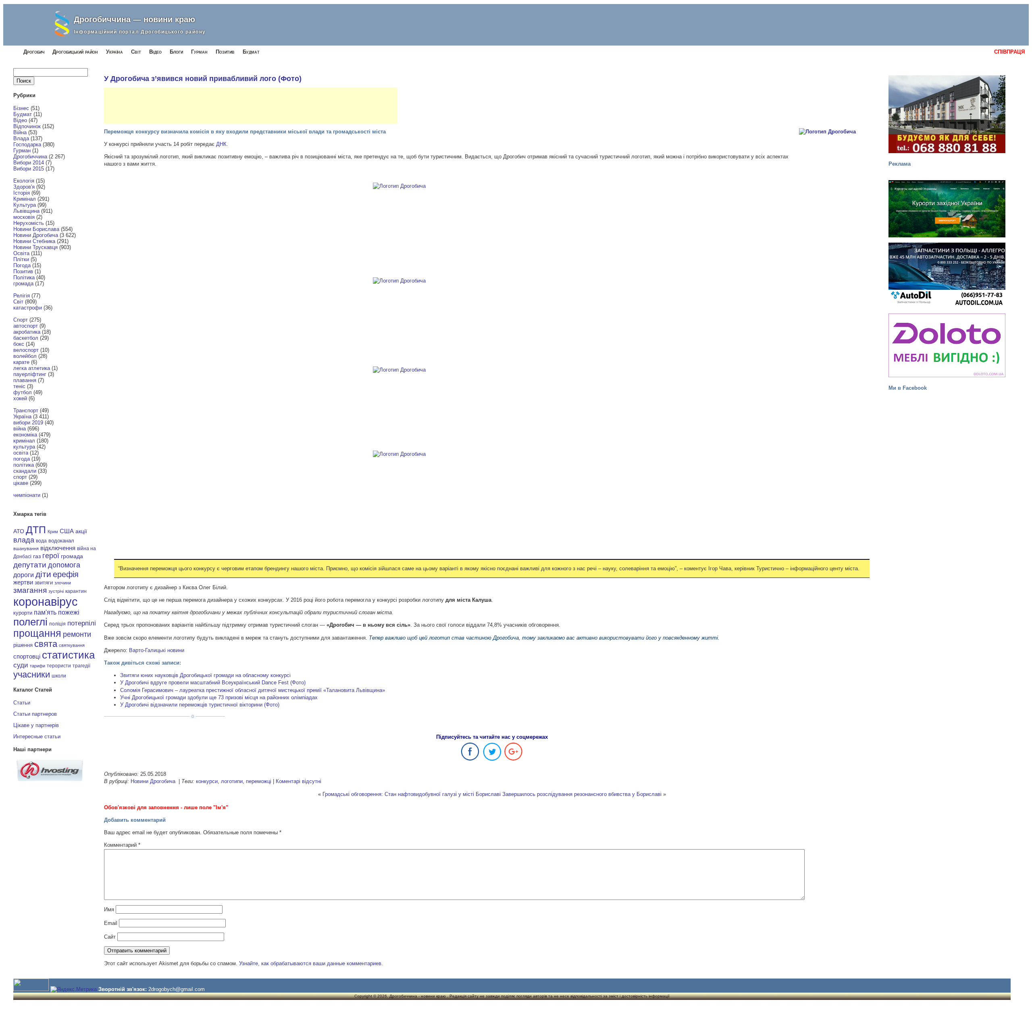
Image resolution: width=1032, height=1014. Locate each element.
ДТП (36, 529)
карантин (76, 591)
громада (23, 284)
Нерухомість (28, 223)
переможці (258, 781)
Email (110, 923)
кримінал (24, 441)
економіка (25, 435)
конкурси (207, 781)
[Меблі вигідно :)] (946, 345)
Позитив (225, 52)
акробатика (26, 332)
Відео (155, 52)
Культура (24, 205)
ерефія (66, 574)
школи (59, 676)
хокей (20, 398)
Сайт (110, 937)
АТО (18, 531)
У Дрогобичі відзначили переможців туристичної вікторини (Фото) (199, 705)
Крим (53, 531)
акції (81, 531)
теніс (19, 386)
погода (21, 459)
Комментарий (122, 845)
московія (24, 217)
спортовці (26, 656)
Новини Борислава (36, 229)
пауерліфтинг (29, 374)
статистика (68, 655)
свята (45, 644)
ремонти (77, 634)
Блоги (176, 52)
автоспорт (25, 326)
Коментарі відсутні (298, 781)
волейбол (25, 356)
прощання (37, 633)
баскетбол (25, 338)
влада (23, 540)
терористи (59, 666)
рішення (23, 645)
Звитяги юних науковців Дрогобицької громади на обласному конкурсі (205, 675)
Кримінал (24, 199)
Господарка (27, 144)
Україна (114, 52)
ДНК (221, 144)
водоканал (61, 541)
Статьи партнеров (35, 714)
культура (24, 447)
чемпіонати (26, 495)
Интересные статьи (36, 736)
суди (20, 665)
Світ (136, 52)
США (67, 531)
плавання (24, 380)
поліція (57, 623)
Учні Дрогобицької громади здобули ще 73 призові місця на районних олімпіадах (219, 697)
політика (23, 465)
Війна (20, 132)
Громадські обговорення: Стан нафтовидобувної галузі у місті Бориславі (411, 794)
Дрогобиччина (30, 157)
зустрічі (56, 591)
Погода (22, 265)
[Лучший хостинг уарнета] (50, 779)
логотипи (232, 781)
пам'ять (45, 612)
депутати (29, 564)
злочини (62, 582)
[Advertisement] (250, 105)
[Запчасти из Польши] (946, 274)
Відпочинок (27, 126)
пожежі (68, 612)
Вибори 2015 (28, 169)
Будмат (251, 52)
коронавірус (45, 601)
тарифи (37, 665)
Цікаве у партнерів (36, 725)
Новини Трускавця (35, 247)
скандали (24, 471)
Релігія (21, 296)
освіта (20, 453)
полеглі (30, 622)
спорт (20, 477)
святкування (72, 645)
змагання (30, 590)
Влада (21, 138)
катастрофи (27, 308)
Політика (24, 277)
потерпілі (81, 623)
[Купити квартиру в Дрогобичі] (946, 114)
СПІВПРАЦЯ (1009, 52)
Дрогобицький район (75, 52)
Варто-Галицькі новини (156, 650)
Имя (109, 909)
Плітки (21, 259)
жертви (23, 582)
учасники (31, 674)
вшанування (26, 548)
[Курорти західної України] (946, 208)
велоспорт (26, 350)
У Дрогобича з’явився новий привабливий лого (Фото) (203, 79)
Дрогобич (33, 52)
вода (41, 540)
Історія (21, 193)
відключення (57, 547)
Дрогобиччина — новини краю (134, 19)
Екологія (23, 181)
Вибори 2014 (28, 163)
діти (43, 574)
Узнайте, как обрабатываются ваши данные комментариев (310, 963)
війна (19, 429)
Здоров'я (24, 187)
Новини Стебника (34, 241)
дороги (23, 574)
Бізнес (21, 108)
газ (37, 556)
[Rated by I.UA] (31, 989)
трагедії (81, 666)
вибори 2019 (28, 423)
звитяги (44, 583)
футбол (22, 392)
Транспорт (25, 410)
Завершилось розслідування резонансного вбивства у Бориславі (582, 794)
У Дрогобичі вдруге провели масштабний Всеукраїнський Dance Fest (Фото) (213, 682)
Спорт (20, 320)
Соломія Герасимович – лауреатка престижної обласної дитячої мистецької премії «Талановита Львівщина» (252, 690)
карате (21, 362)
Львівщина (26, 211)
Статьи (21, 703)
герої (50, 555)
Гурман (199, 52)
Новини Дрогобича (35, 235)
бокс (18, 344)
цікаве (20, 483)
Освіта (21, 253)
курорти (22, 613)
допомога (64, 565)
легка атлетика (31, 368)
